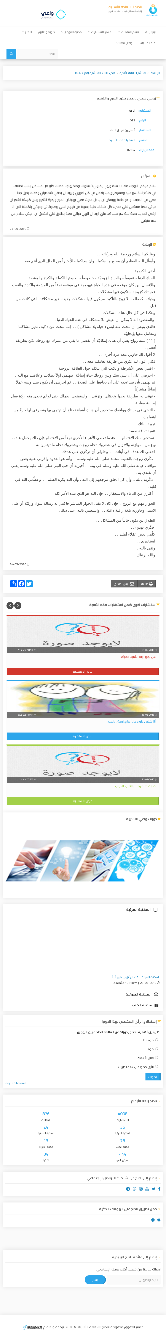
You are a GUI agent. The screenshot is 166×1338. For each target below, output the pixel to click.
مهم (151, 1049)
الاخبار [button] (28, 32)
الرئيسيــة (150, 32)
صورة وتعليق (46, 32)
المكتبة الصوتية (139, 994)
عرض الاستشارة (82, 671)
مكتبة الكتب (142, 1005)
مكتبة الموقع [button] (73, 32)
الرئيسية (155, 73)
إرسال (94, 1280)
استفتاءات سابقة (15, 1083)
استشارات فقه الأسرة (133, 73)
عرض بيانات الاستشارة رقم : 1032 (95, 73)
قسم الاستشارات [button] (101, 32)
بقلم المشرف (148, 43)
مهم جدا (148, 1040)
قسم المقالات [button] (130, 32)
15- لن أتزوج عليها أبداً (125, 977)
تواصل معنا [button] (126, 43)
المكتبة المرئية (138, 909)
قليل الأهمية (145, 1058)
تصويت (152, 1077)
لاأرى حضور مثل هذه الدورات (136, 1067)
